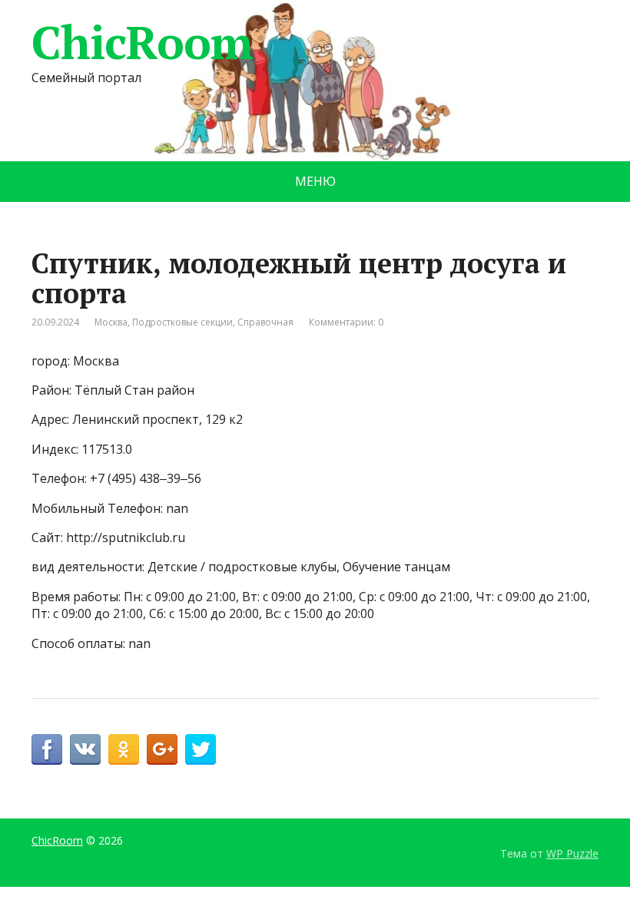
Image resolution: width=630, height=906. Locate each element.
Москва (111, 322)
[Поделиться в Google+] (162, 749)
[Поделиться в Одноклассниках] (123, 749)
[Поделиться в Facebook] (47, 749)
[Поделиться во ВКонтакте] (85, 749)
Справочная (265, 322)
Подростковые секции (182, 322)
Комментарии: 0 (346, 322)
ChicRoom (142, 42)
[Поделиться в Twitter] (200, 749)
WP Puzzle (572, 853)
